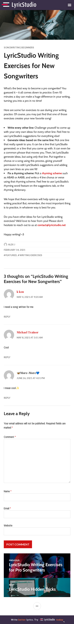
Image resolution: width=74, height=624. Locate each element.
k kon (20, 292)
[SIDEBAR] (37, 606)
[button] (69, 5)
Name (7, 491)
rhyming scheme (52, 173)
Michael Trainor (28, 332)
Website (8, 525)
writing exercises (31, 255)
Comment (10, 437)
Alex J (11, 244)
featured (11, 255)
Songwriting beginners (19, 47)
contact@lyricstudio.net (52, 225)
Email (7, 508)
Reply (7, 316)
